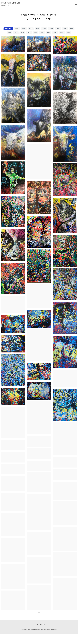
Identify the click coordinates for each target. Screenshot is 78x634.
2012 (15, 33)
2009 (64, 29)
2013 (22, 33)
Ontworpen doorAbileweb (49, 629)
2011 (9, 33)
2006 (44, 29)
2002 (16, 29)
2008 (58, 29)
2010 (71, 29)
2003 (23, 29)
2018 (48, 33)
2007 (51, 29)
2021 (68, 33)
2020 (61, 33)
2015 (28, 33)
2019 (55, 33)
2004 (30, 29)
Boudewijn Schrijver (10, 3)
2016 (35, 33)
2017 (42, 33)
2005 (37, 29)
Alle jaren (8, 29)
